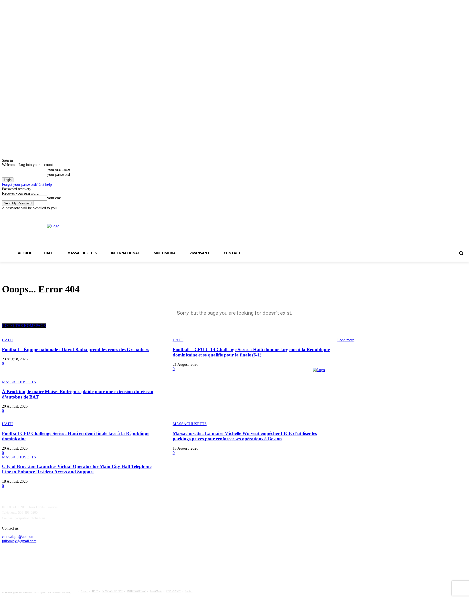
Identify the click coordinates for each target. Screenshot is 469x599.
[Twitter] (464, 214)
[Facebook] (457, 214)
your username (58, 169)
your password (58, 174)
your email (55, 198)
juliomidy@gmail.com (19, 541)
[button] (461, 253)
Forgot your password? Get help (27, 184)
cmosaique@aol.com (18, 536)
